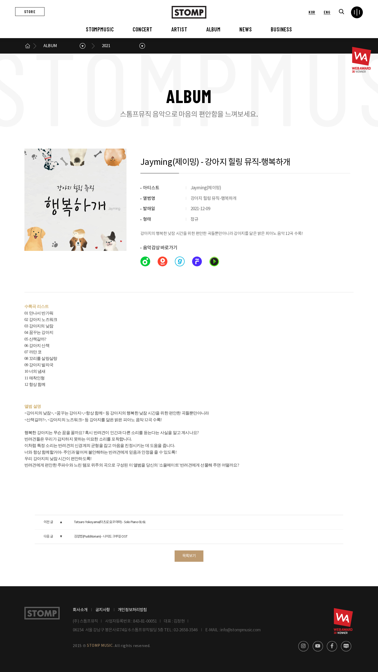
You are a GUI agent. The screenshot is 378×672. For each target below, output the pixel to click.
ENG (327, 12)
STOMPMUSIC (100, 29)
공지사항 (102, 610)
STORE (29, 11)
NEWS (245, 29)
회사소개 (80, 610)
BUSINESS (281, 29)
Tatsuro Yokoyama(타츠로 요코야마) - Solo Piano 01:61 (110, 522)
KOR (312, 12)
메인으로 (27, 46)
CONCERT (142, 29)
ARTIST (179, 29)
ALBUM (213, 29)
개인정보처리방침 (132, 610)
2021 (106, 46)
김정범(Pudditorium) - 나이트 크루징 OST (100, 537)
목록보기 (189, 556)
